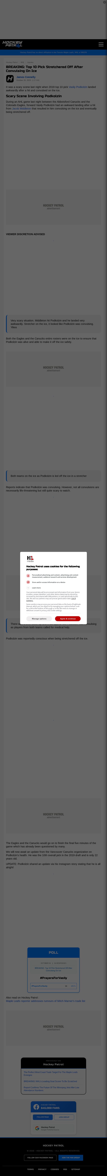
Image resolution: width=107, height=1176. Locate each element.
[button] (53, 588)
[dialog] (53, 588)
